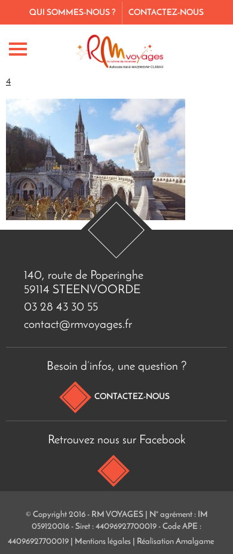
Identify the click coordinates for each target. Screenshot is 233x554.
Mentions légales (103, 541)
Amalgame (195, 541)
